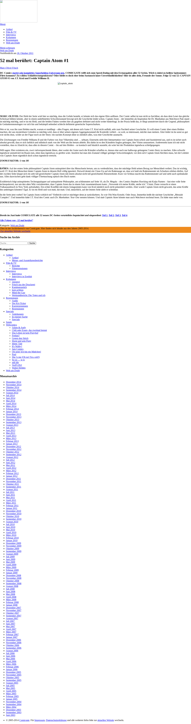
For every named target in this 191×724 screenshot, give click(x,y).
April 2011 (11, 500)
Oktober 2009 (12, 548)
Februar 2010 (12, 538)
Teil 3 (118, 215)
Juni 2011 (10, 495)
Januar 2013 (11, 444)
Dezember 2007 (13, 607)
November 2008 (13, 578)
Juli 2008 (10, 589)
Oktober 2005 (12, 677)
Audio (15, 300)
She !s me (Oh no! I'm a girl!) (26, 357)
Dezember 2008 (13, 575)
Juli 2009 (10, 556)
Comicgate (24, 720)
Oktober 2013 (12, 419)
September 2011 (13, 487)
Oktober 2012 (12, 452)
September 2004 (13, 704)
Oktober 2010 (12, 516)
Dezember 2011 (13, 478)
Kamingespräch (19, 287)
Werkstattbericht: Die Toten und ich (28, 295)
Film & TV (11, 32)
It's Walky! (17, 346)
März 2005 (11, 693)
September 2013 (13, 422)
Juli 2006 (10, 653)
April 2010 (11, 532)
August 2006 (12, 650)
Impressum (39, 720)
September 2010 (13, 519)
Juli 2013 (10, 427)
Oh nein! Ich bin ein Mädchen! (26, 351)
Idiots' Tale (17, 343)
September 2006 (13, 648)
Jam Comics (17, 349)
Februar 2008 (12, 602)
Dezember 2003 (13, 709)
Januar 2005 (11, 699)
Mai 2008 (10, 594)
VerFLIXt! (17, 365)
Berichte (16, 265)
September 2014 (13, 390)
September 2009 (13, 551)
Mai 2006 (10, 658)
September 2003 (13, 712)
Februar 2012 (12, 473)
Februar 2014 (12, 409)
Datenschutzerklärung (56, 720)
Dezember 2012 (13, 446)
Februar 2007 (12, 634)
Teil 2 (111, 215)
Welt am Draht (13, 42)
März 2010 (11, 535)
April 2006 (11, 661)
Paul (14, 354)
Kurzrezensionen (20, 306)
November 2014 (13, 384)
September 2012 (13, 454)
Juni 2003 (10, 715)
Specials (10, 311)
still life (15, 362)
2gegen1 (16, 282)
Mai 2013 (10, 433)
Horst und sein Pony (21, 341)
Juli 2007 (10, 621)
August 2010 (12, 521)
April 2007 (11, 629)
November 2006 (13, 642)
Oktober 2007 (12, 613)
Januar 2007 (11, 637)
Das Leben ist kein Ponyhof (25, 333)
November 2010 (13, 513)
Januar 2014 (11, 411)
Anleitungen (18, 314)
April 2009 (11, 564)
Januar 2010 (11, 540)
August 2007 (12, 618)
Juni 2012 (10, 462)
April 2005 (11, 691)
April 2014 (11, 403)
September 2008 (13, 583)
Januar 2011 (11, 508)
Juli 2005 (10, 685)
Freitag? (16, 335)
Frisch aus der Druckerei (23, 284)
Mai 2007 (10, 626)
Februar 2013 (12, 441)
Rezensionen (12, 40)
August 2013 (12, 425)
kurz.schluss (17, 290)
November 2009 (13, 546)
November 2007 (13, 610)
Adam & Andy (19, 327)
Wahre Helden (19, 368)
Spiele (9, 322)
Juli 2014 (10, 395)
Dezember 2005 (13, 672)
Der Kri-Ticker (19, 303)
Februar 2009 (12, 570)
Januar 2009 (11, 572)
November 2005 (13, 675)
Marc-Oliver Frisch (9, 68)
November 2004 (13, 701)
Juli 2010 (10, 524)
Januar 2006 (11, 669)
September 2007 (13, 615)
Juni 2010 (10, 527)
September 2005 (13, 680)
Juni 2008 (10, 591)
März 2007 (11, 632)
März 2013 (11, 438)
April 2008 (11, 597)
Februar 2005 (12, 696)
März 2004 (11, 707)
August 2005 (12, 683)
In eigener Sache (20, 317)
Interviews (11, 34)
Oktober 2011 (12, 484)
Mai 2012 (10, 465)
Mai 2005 (10, 688)
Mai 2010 (10, 529)
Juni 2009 (10, 559)
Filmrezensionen (19, 268)
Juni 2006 (10, 656)
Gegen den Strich (20, 338)
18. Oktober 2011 (25, 53)
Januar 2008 (11, 605)
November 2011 (13, 481)
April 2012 (11, 468)
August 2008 (12, 586)
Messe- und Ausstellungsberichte (27, 260)
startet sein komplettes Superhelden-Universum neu (38, 73)
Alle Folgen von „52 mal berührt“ (16, 220)
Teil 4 (124, 215)
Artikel (9, 29)
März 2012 (11, 470)
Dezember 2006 (13, 640)
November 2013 (13, 417)
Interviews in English (22, 276)
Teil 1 (104, 215)
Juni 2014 (10, 398)
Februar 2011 (12, 505)
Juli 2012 (10, 460)
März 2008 (11, 599)
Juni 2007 (10, 624)
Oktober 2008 (12, 581)
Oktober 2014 (12, 387)
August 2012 (12, 457)
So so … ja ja (18, 359)
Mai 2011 (10, 497)
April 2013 (11, 435)
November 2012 (13, 449)
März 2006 (11, 664)
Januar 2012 (11, 476)
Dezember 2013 (13, 414)
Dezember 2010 (13, 511)
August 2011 (12, 489)
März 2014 (11, 406)
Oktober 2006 (12, 645)
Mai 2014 (10, 401)
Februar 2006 (12, 666)
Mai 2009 (10, 562)
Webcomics (11, 325)
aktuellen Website (105, 720)
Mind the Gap (18, 292)
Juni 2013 (10, 430)
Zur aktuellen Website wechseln (15, 231)
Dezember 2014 (13, 382)
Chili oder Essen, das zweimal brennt (29, 330)
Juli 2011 (10, 492)
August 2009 (12, 554)
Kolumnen (11, 37)
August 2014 (12, 392)
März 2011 (11, 503)
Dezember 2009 (13, 543)
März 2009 (11, 567)
